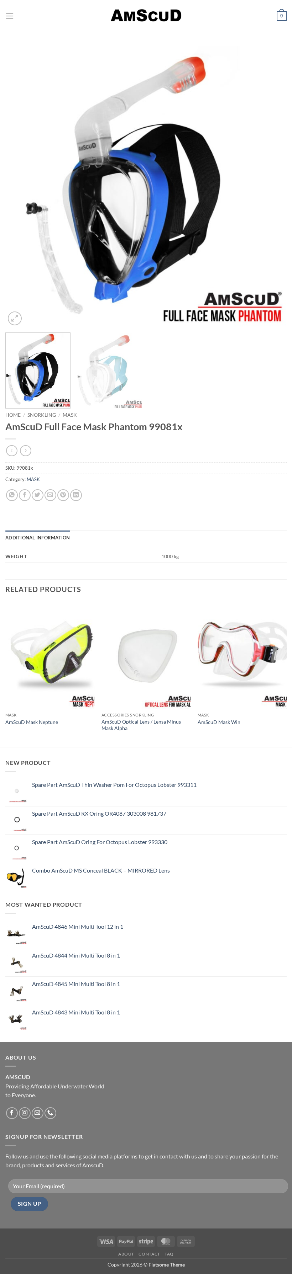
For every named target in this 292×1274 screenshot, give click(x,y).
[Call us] (50, 1113)
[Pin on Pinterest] (63, 495)
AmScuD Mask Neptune (31, 722)
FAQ (169, 1254)
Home (13, 415)
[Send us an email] (37, 1113)
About (126, 1254)
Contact (149, 1254)
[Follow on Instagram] (25, 1113)
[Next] (272, 187)
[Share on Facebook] (25, 495)
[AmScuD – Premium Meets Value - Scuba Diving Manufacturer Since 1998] (146, 15)
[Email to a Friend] (50, 495)
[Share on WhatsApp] (12, 495)
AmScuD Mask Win (219, 722)
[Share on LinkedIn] (76, 495)
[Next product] (11, 450)
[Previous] (20, 187)
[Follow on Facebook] (12, 1113)
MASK (70, 415)
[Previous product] (25, 450)
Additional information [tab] (37, 537)
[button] (9, 16)
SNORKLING (41, 415)
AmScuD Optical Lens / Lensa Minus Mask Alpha (141, 725)
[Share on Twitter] (37, 495)
